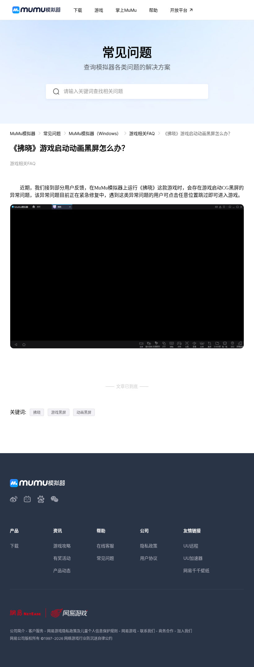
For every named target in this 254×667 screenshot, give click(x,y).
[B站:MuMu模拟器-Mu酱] (27, 499)
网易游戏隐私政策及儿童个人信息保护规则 (82, 631)
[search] (56, 91)
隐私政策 (148, 545)
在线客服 (105, 545)
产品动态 (62, 570)
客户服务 (35, 631)
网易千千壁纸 (196, 570)
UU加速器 (193, 558)
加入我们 (184, 631)
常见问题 (52, 133)
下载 (14, 545)
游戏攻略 (62, 545)
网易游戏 (128, 631)
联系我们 (147, 631)
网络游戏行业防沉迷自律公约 (88, 638)
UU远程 (190, 545)
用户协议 (148, 558)
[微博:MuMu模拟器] (13, 499)
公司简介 (17, 631)
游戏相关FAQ (142, 133)
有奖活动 (62, 558)
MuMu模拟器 (22, 133)
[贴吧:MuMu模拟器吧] (41, 499)
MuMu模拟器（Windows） (95, 133)
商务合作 (166, 631)
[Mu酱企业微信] (54, 499)
